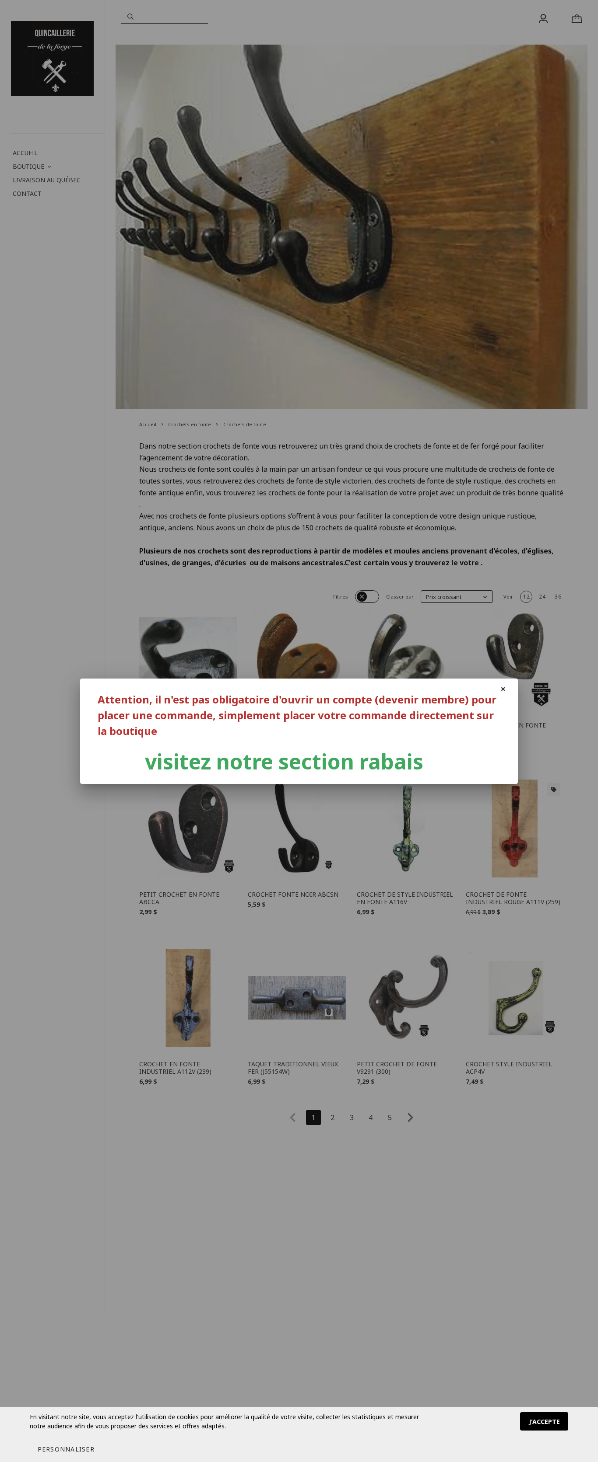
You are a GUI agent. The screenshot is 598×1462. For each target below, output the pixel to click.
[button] (66, 1449)
